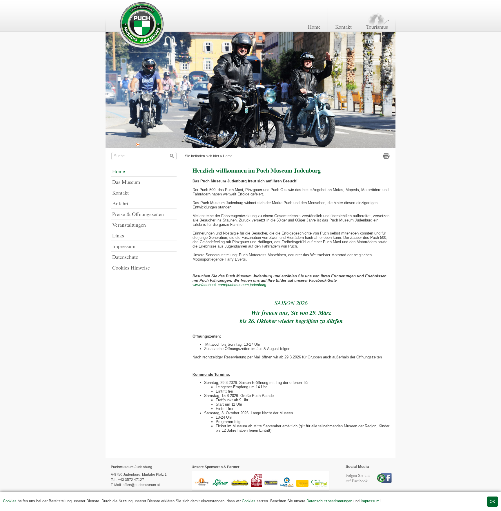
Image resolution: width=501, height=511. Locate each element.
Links (118, 235)
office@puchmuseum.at (141, 485)
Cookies (10, 501)
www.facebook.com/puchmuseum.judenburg (229, 285)
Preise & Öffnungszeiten (138, 213)
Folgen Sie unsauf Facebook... (358, 477)
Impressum (370, 501)
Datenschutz (125, 256)
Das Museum (126, 181)
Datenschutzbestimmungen (329, 501)
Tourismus (377, 26)
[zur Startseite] (141, 47)
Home (314, 26)
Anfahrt (120, 203)
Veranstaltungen (129, 224)
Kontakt (343, 26)
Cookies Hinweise (131, 267)
